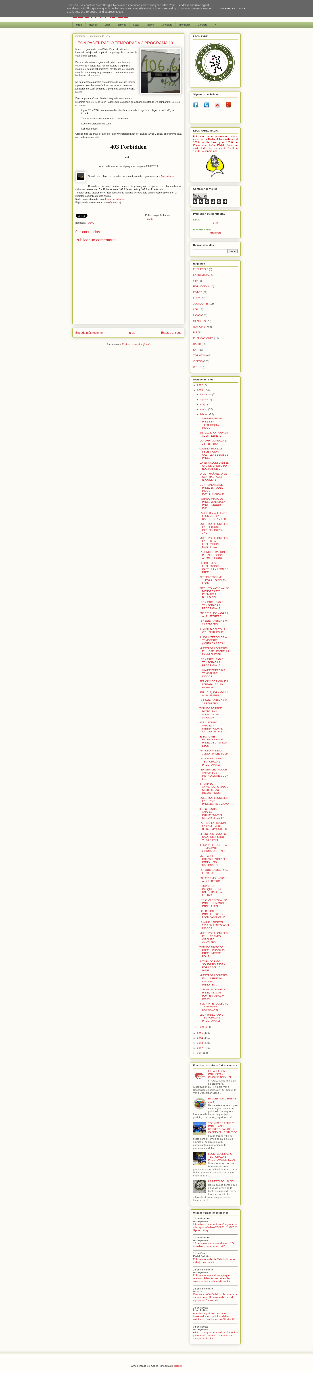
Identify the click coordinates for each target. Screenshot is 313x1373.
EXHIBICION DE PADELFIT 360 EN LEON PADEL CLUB (212, 914)
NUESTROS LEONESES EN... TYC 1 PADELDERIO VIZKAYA (214, 800)
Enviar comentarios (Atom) (136, 344)
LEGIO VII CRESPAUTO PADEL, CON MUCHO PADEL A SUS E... (213, 903)
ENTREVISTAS (201, 274)
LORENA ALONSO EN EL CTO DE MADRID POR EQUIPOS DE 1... (214, 465)
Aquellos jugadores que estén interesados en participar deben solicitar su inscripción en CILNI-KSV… (215, 1316)
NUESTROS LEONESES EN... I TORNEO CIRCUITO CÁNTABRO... (213, 938)
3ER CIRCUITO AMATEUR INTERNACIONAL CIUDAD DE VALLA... (212, 727)
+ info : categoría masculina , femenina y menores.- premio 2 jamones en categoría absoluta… (215, 1335)
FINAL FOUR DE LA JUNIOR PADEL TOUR (213, 752)
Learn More (227, 8)
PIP (195, 332)
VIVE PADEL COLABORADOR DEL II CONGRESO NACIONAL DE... (214, 860)
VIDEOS (198, 361)
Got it (243, 8)
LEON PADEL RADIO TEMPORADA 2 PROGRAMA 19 (211, 605)
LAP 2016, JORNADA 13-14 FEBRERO (213, 702)
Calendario (166, 24)
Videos (150, 24)
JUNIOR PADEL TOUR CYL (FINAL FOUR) (212, 631)
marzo (204, 409)
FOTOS (197, 292)
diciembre (206, 394)
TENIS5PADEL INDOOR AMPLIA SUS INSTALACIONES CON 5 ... (213, 774)
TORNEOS (199, 355)
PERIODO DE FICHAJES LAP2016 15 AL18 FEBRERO (213, 684)
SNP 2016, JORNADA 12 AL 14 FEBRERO (213, 694)
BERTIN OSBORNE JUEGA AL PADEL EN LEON (212, 580)
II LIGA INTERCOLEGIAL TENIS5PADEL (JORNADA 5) (213, 1006)
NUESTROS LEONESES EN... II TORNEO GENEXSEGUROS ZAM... (213, 528)
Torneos (122, 24)
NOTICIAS (199, 326)
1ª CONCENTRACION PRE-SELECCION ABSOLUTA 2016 (212, 555)
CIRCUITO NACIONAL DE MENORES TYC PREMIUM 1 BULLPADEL (214, 593)
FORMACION (201, 286)
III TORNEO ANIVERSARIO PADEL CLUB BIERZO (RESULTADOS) (213, 788)
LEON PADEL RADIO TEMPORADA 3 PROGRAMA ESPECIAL (221, 1156)
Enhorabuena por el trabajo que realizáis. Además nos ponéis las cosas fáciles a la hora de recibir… (213, 1278)
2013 (200, 1042)
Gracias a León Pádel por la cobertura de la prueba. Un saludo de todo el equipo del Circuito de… (215, 1297)
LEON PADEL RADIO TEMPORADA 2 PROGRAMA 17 (211, 761)
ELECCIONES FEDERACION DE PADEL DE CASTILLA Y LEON (214, 741)
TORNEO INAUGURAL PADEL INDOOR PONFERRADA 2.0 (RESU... (212, 994)
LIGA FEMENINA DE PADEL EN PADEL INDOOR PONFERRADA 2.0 (211, 489)
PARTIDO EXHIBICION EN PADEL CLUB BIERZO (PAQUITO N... (214, 825)
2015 (200, 1033)
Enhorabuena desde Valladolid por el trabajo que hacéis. (214, 1261)
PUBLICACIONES (203, 338)
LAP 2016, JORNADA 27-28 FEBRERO (213, 442)
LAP (195, 309)
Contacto (202, 24)
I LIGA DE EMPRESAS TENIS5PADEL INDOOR (212, 673)
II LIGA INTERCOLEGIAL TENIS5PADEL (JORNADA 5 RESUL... (213, 848)
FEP (195, 280)
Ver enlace (167, 176)
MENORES (199, 321)
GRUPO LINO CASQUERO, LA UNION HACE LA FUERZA (210, 891)
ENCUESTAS (200, 269)
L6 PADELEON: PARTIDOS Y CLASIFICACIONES (219, 1074)
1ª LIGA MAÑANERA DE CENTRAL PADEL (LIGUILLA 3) (213, 476)
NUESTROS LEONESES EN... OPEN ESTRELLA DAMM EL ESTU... (214, 651)
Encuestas (185, 24)
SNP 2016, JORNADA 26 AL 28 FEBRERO (213, 434)
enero (204, 1026)
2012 (200, 1048)
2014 (200, 1038)
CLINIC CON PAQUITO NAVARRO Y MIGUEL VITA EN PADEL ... (213, 836)
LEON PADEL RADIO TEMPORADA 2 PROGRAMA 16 (211, 1017)
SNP (195, 349)
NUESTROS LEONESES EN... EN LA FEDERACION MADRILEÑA (213, 543)
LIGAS (197, 315)
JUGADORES (201, 303)
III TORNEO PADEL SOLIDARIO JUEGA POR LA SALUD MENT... (212, 966)
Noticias (93, 24)
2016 (200, 390)
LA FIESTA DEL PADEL (221, 1181)
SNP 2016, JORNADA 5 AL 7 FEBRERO (212, 880)
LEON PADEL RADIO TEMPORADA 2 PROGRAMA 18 (211, 662)
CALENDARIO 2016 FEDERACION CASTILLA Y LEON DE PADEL (213, 453)
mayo (203, 404)
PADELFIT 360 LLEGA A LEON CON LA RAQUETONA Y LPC (213, 515)
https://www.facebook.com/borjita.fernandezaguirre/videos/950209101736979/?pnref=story (215, 1227)
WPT (196, 367)
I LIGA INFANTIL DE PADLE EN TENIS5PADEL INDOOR (210, 423)
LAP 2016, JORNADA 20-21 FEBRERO (213, 623)
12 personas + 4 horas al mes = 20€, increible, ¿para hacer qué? (214, 1245)
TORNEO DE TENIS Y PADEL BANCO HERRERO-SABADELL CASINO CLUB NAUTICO (222, 1128)
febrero (204, 414)
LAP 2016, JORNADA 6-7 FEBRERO (213, 872)
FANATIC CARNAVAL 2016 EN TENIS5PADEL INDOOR (214, 925)
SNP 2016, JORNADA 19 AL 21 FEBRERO (213, 615)
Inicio (79, 24)
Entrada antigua (171, 332)
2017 (200, 385)
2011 (200, 1052)
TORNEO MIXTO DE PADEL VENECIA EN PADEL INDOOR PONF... (212, 503)
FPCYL (197, 298)
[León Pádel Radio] (215, 177)
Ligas (107, 24)
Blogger (177, 1365)
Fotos (136, 24)
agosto (204, 399)
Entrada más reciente (89, 332)
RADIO (90, 222)
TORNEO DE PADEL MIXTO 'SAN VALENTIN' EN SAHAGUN (211, 713)
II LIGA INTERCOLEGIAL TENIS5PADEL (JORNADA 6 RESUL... (213, 640)
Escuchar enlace (114, 199)
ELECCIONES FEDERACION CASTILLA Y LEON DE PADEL (213, 568)
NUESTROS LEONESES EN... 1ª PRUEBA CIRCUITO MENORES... (213, 980)
